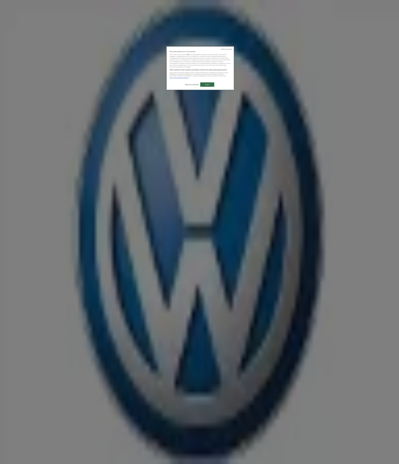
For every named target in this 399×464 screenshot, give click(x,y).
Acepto (207, 84)
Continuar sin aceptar (226, 49)
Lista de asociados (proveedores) (179, 78)
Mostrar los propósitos (192, 84)
